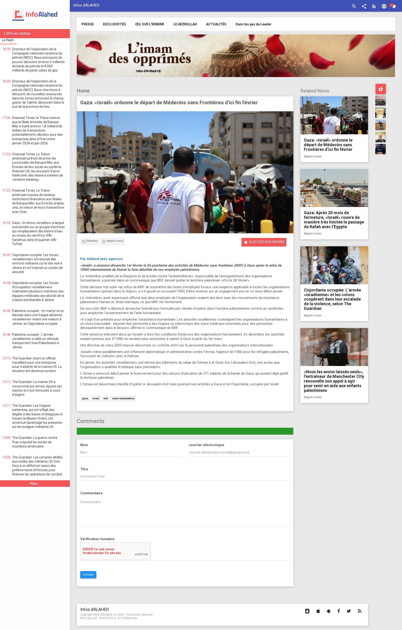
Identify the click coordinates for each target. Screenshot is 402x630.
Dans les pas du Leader (253, 24)
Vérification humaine (97, 539)
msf (106, 398)
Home (83, 91)
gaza (85, 398)
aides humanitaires (123, 398)
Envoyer (88, 574)
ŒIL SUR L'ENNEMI (149, 24)
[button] (364, 6)
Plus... (35, 483)
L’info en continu (17, 33)
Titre (84, 469)
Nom (84, 445)
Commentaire (91, 493)
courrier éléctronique (206, 445)
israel (96, 398)
